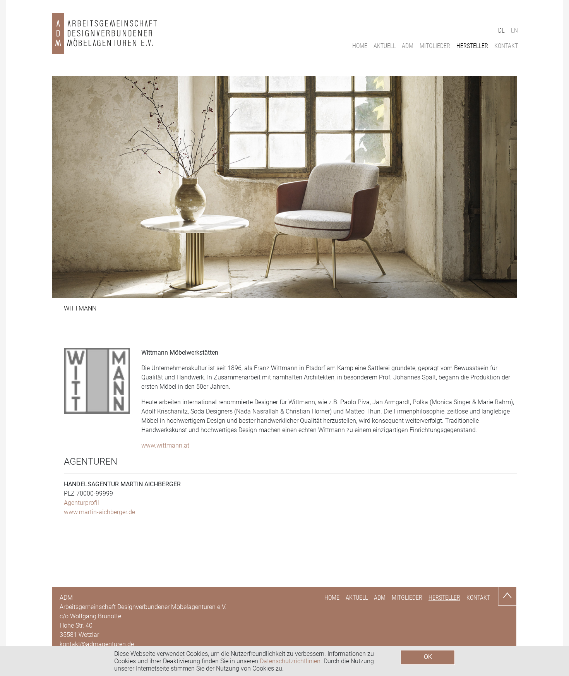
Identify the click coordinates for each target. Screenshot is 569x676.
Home (359, 46)
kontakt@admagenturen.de (97, 644)
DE (501, 30)
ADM (407, 46)
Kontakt (506, 46)
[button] (87, 187)
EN (514, 30)
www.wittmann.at (165, 445)
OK (428, 657)
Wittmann (80, 308)
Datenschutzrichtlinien (290, 661)
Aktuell (385, 46)
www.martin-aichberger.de (99, 512)
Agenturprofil (81, 502)
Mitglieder (435, 46)
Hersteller (472, 46)
